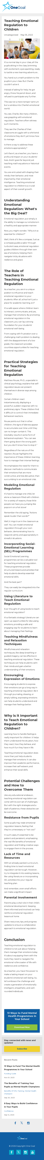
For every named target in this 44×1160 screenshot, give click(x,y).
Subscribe (22, 1049)
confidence (8, 1111)
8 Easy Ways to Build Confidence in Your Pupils (21, 1105)
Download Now (22, 1027)
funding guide (10, 1074)
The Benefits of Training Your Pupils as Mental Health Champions (22, 1085)
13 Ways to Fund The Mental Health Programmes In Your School (22, 1068)
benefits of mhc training (14, 1091)
